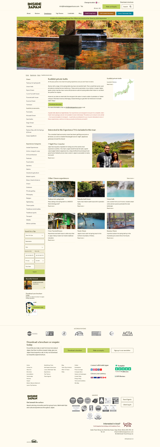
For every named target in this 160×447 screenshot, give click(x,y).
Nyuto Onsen (30, 90)
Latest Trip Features (32, 385)
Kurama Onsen (30, 101)
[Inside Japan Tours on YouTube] (101, 369)
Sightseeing (29, 202)
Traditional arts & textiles (33, 209)
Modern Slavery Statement (33, 383)
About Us (29, 369)
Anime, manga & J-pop (33, 151)
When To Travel (65, 369)
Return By (37, 251)
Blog (80, 13)
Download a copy (38, 307)
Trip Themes (59, 13)
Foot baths (29, 112)
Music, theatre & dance (33, 180)
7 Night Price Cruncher (56, 144)
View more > (130, 178)
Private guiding (30, 191)
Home (27, 75)
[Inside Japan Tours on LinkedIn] (92, 369)
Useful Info (71, 13)
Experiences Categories (33, 144)
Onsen (38, 75)
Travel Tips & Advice (67, 367)
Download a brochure (126, 2)
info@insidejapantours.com (69, 6)
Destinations (78, 367)
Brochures (29, 372)
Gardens (28, 165)
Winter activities (31, 223)
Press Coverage (79, 369)
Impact (28, 381)
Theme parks (30, 205)
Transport (29, 216)
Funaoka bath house (32, 97)
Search (125, 7)
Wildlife (28, 220)
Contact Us (29, 367)
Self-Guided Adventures (107, 13)
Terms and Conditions (80, 381)
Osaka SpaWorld (31, 136)
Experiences (47, 13)
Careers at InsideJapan (80, 374)
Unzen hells (29, 86)
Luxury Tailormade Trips (124, 13)
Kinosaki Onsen (31, 115)
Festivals (28, 158)
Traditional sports (31, 213)
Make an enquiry (98, 350)
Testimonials (30, 376)
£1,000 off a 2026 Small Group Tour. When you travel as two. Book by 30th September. (78, 18)
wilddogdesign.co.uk (129, 438)
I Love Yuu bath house (32, 94)
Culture (76, 365)
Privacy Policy (78, 378)
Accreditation (30, 374)
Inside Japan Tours (34, 4)
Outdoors (29, 187)
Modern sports (30, 176)
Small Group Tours (90, 13)
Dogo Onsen (30, 123)
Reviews (37, 13)
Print (133, 75)
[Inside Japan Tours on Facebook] (99, 369)
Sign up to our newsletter (122, 350)
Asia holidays (104, 426)
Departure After (28, 251)
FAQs (63, 372)
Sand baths (29, 119)
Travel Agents (47, 376)
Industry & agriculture (32, 173)
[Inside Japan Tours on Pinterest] (96, 369)
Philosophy (29, 194)
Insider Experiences (32, 147)
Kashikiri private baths (46, 75)
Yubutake (29, 126)
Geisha (28, 169)
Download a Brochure (55, 104)
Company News (78, 372)
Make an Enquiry (111, 7)
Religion (28, 198)
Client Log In (127, 405)
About (28, 13)
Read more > (110, 84)
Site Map (77, 383)
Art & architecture (31, 155)
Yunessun (29, 105)
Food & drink (30, 162)
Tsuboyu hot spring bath (33, 83)
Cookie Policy (78, 376)
